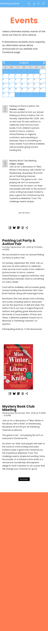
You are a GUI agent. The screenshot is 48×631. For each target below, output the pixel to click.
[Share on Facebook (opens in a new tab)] (10, 227)
